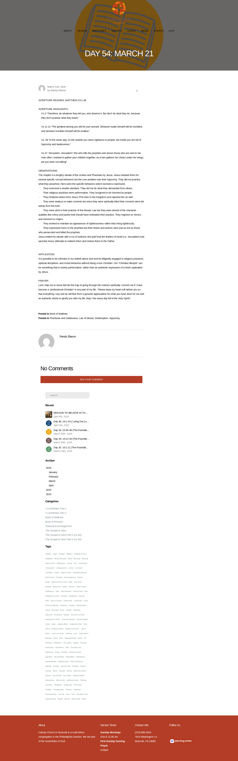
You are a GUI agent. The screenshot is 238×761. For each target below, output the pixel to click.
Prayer (57, 652)
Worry (84, 699)
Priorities (64, 652)
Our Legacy (67, 643)
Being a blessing (60, 559)
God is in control (56, 601)
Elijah (71, 582)
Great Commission (52, 605)
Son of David (56, 676)
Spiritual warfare (78, 676)
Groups (117, 31)
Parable (76, 643)
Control (71, 568)
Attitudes (69, 554)
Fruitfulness (73, 596)
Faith (57, 591)
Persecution (49, 647)
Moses (80, 638)
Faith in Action (81, 587)
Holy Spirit (55, 610)
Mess (61, 638)
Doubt (47, 582)
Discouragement (70, 577)
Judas (53, 624)
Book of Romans (54, 521)
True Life (61, 694)
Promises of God (75, 652)
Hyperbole (77, 610)
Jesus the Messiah (68, 619)
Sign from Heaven (80, 671)
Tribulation (77, 690)
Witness (67, 699)
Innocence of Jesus (78, 615)
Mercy (55, 638)
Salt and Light (65, 666)
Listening (69, 633)
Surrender (48, 685)
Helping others (81, 605)
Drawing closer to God (59, 582)
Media (145, 31)
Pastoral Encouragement (58, 526)
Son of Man (67, 676)
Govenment (78, 601)
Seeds (55, 671)
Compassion (49, 568)
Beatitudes (49, 559)
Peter (67, 647)
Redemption (101, 318)
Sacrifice (56, 666)
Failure (64, 587)
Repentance (80, 657)
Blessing (85, 559)
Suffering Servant (72, 680)
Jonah (47, 624)
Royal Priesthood (77, 662)
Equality (48, 587)
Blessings (77, 559)
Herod (47, 610)
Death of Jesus (66, 573)
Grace (86, 601)
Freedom (64, 596)
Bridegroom (61, 563)
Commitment (82, 563)
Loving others (83, 633)
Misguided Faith (70, 638)
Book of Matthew (59, 313)
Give (171, 31)
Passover (83, 643)
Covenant (78, 568)
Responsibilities (51, 662)
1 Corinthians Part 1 (55, 508)
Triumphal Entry (50, 694)
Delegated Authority (80, 573)
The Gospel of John (55, 530)
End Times (78, 582)
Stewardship (49, 680)
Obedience (58, 643)
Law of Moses (86, 318)
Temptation (58, 685)
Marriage (48, 638)
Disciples (59, 577)
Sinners (48, 676)
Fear (86, 591)
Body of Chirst (50, 563)
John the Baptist (82, 619)
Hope (62, 610)
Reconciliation (59, 657)
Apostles (62, 554)
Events (159, 31)
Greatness (63, 605)
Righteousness (63, 662)
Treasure (68, 690)
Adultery (48, 554)
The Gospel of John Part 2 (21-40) (63, 535)
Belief (70, 559)
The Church (78, 685)
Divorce (80, 577)
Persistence (59, 647)
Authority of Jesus (80, 554)
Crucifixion (49, 573)
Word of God (75, 699)
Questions (48, 657)
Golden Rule (67, 601)
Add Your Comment (91, 379)
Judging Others (62, 624)
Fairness (72, 587)
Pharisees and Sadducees (64, 318)
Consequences (61, 568)
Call (75, 563)
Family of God (78, 591)
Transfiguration (58, 690)
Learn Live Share (58, 633)
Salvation (75, 666)
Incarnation (58, 615)
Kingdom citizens (57, 629)
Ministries (99, 31)
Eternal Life (57, 587)
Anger (55, 554)
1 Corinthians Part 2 (55, 513)
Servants (62, 671)
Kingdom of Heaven (72, 629)
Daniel (56, 573)
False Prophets (66, 591)
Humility (68, 610)
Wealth (60, 699)
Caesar (69, 563)
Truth (73, 694)
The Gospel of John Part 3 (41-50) (63, 539)
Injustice (66, 615)
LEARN (131, 31)
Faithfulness (49, 591)
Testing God (67, 685)
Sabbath (48, 666)
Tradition (48, 690)
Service (69, 671)
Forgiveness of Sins (52, 596)
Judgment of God (76, 624)
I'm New (82, 31)
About (68, 31)
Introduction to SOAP (52, 619)
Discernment (49, 577)
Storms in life (60, 680)
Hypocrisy (114, 318)
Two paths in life (82, 694)
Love (75, 633)
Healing (72, 605)
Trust (67, 694)
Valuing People (50, 699)
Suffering (83, 680)
